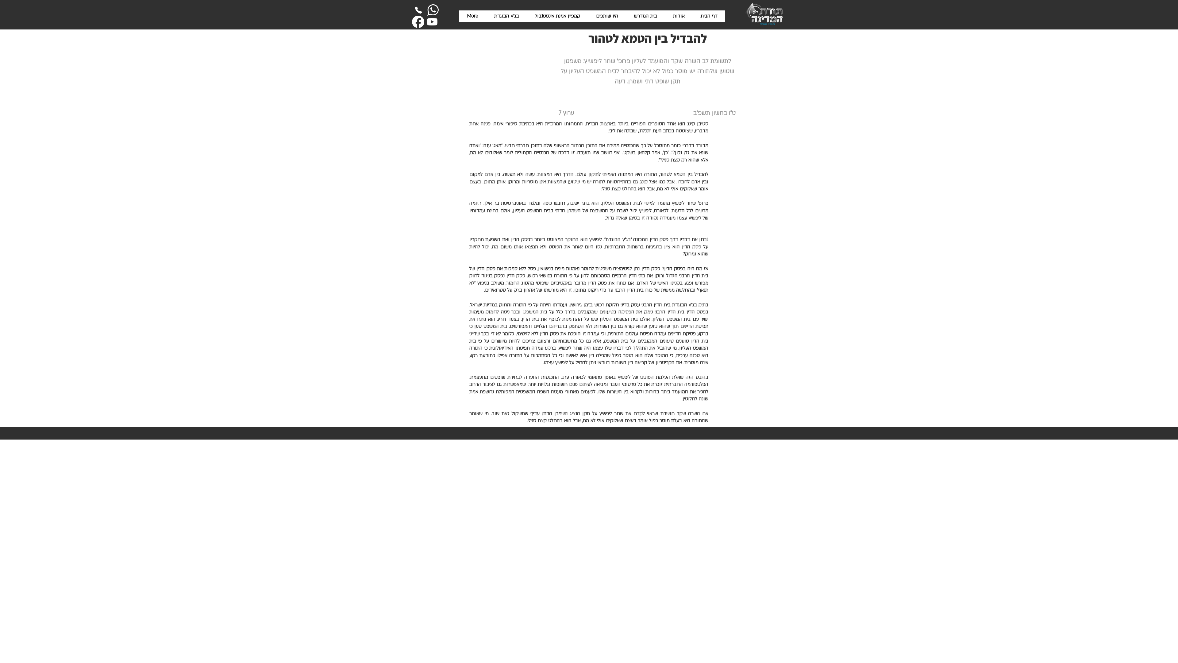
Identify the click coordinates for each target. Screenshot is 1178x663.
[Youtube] (432, 22)
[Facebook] (418, 22)
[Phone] (418, 10)
